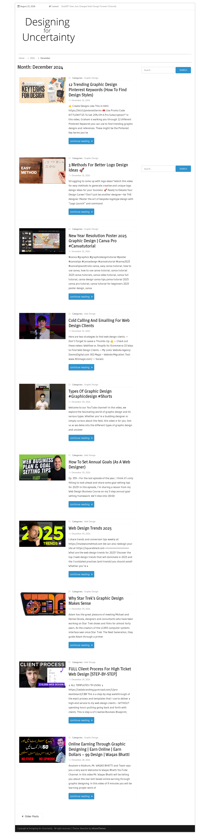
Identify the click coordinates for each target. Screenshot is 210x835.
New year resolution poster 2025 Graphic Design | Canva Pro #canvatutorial (98, 241)
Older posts (32, 816)
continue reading (80, 141)
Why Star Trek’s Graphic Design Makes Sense (96, 601)
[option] (76, 6)
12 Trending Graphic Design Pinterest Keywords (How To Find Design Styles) (98, 89)
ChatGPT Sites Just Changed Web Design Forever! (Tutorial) (75, 6)
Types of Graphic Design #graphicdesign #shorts (90, 394)
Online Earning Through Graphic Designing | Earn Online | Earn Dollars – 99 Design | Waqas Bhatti (99, 749)
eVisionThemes (99, 828)
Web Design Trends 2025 (90, 528)
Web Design (89, 313)
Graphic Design (91, 78)
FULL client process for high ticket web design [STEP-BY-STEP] (100, 671)
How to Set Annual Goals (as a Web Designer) (99, 464)
